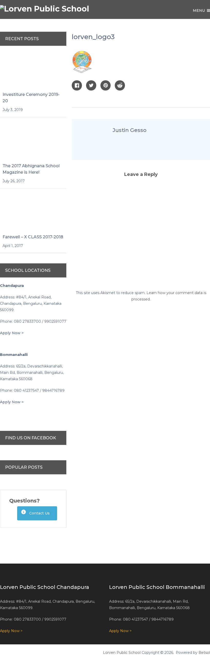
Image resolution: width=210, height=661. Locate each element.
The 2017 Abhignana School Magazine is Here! (31, 169)
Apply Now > (12, 333)
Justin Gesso (129, 130)
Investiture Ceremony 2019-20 (31, 97)
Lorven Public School (122, 652)
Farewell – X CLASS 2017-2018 (33, 236)
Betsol (204, 652)
